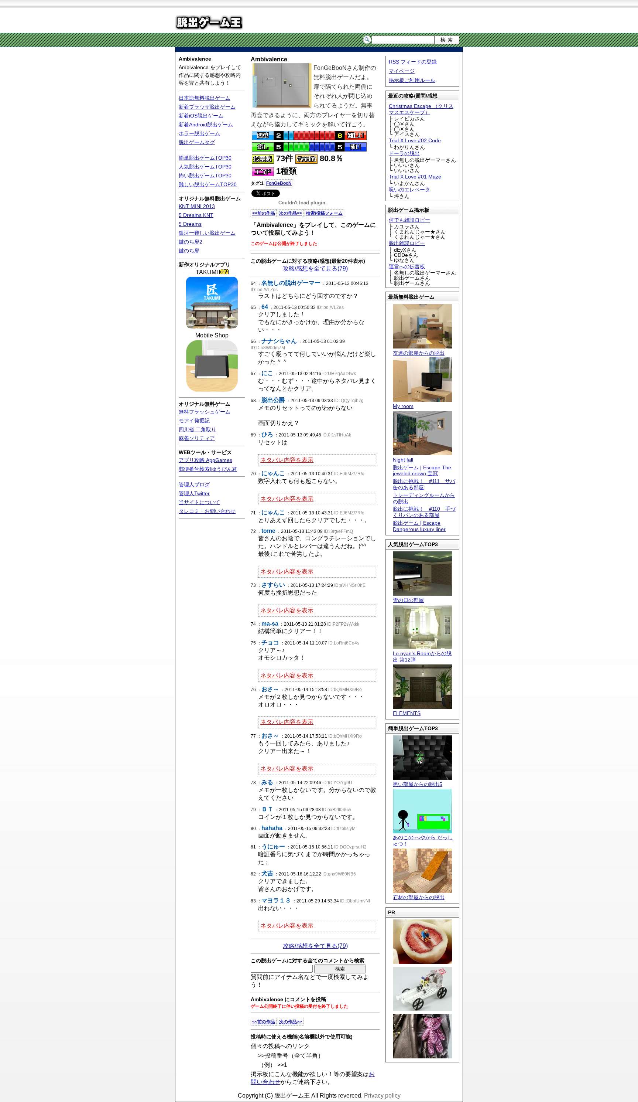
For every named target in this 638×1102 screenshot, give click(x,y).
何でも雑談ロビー (409, 220)
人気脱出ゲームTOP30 (205, 167)
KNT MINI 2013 (197, 206)
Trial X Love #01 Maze (415, 177)
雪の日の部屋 (408, 600)
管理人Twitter (194, 493)
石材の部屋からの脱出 (419, 897)
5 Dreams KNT (196, 215)
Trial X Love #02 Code (415, 140)
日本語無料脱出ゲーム (204, 98)
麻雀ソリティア (197, 438)
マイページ (402, 71)
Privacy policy (382, 1095)
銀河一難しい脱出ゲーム (207, 233)
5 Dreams (190, 224)
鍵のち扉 (189, 251)
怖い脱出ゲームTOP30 (205, 175)
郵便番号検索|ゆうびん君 (208, 469)
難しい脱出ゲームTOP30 (208, 184)
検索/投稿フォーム (324, 213)
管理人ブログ (194, 484)
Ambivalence (195, 59)
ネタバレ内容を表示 (286, 460)
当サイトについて (199, 502)
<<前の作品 (263, 213)
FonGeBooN (279, 183)
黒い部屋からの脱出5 (417, 784)
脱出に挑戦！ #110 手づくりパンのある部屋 (424, 512)
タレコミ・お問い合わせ (207, 511)
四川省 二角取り (197, 429)
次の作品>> (290, 213)
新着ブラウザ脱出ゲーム (207, 107)
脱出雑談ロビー (407, 243)
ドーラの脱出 (404, 153)
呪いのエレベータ (409, 190)
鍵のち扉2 (190, 242)
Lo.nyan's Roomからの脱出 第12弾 (422, 656)
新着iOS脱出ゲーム (201, 116)
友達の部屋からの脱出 (419, 353)
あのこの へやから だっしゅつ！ (423, 840)
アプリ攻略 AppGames (205, 460)
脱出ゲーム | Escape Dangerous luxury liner (419, 526)
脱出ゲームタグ (197, 142)
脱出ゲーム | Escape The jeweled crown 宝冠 (422, 471)
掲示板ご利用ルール (412, 80)
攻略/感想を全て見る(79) (315, 268)
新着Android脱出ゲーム (206, 124)
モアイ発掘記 (194, 421)
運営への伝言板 (407, 266)
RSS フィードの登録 (413, 62)
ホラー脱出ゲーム (199, 133)
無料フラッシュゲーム (204, 412)
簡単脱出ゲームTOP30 (205, 158)
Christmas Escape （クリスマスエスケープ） (421, 109)
